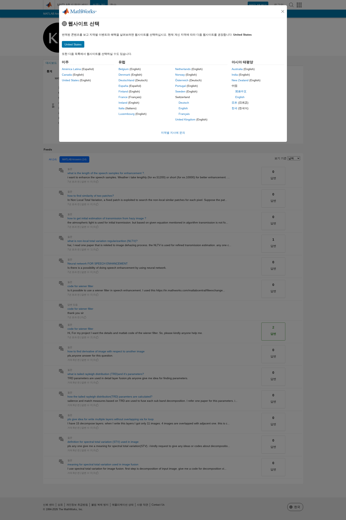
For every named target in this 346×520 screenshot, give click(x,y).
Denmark (124, 74)
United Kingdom (185, 119)
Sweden (180, 91)
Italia (122, 108)
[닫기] (283, 11)
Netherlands (183, 69)
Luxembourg (127, 113)
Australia (237, 69)
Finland (123, 91)
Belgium (124, 69)
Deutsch (184, 102)
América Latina (71, 69)
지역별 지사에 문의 (173, 132)
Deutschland (126, 80)
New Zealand (240, 80)
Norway (180, 74)
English (183, 108)
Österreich (181, 80)
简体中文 (240, 91)
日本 (234, 102)
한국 (234, 108)
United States (70, 80)
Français (184, 113)
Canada (67, 74)
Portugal (180, 85)
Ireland (123, 102)
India (235, 74)
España (123, 85)
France (123, 97)
